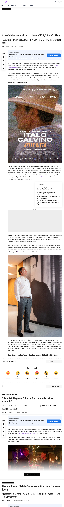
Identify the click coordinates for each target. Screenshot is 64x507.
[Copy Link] (3, 68)
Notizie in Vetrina (12, 394)
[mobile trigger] (3, 2)
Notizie (9, 8)
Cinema (4, 8)
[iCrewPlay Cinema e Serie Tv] (5, 2)
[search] (53, 2)
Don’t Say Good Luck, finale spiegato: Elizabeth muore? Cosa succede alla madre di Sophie (48, 202)
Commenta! (13, 46)
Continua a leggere (32, 474)
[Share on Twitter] (3, 61)
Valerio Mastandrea (42, 177)
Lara (3, 46)
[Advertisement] (32, 22)
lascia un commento (55, 386)
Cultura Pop (10, 482)
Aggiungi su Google (53, 55)
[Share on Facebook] (3, 57)
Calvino (19, 252)
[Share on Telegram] (3, 64)
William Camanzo (6, 500)
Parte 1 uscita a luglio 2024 (26, 433)
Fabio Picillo (5, 412)
